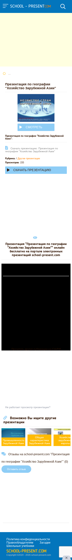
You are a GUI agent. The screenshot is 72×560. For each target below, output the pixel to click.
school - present (30, 6)
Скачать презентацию (32, 170)
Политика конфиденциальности (28, 539)
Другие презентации (29, 158)
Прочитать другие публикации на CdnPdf (36, 349)
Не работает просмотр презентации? (27, 407)
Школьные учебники (20, 545)
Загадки (45, 542)
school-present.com (26, 551)
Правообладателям (19, 542)
